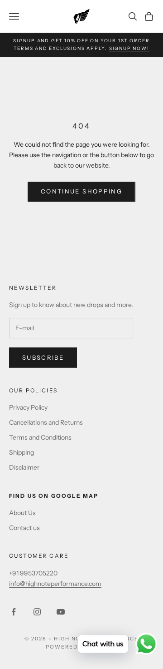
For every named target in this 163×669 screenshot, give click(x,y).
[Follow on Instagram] (37, 611)
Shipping (21, 452)
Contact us (24, 528)
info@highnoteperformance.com (55, 584)
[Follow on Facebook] (13, 611)
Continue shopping (81, 191)
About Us (22, 513)
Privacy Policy (28, 407)
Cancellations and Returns (46, 422)
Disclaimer (24, 467)
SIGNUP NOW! (129, 48)
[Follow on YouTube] (60, 611)
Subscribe (43, 357)
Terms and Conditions (40, 437)
